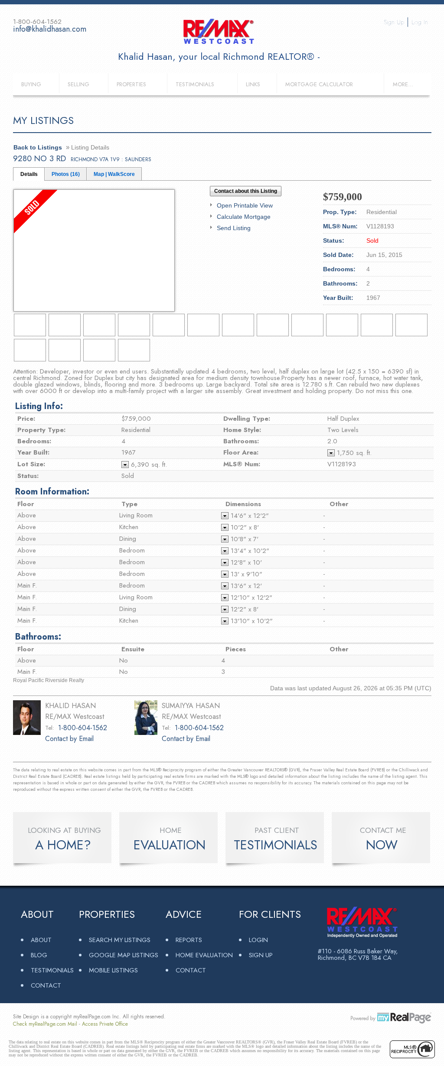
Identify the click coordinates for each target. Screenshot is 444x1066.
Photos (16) (66, 174)
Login (258, 939)
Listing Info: (39, 406)
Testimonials (195, 84)
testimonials (275, 845)
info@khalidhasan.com (49, 29)
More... (403, 84)
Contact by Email (69, 739)
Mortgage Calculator (319, 84)
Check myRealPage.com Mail (45, 1024)
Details (29, 174)
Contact (46, 985)
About (41, 939)
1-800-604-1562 (82, 728)
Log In (419, 22)
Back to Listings (37, 147)
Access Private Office (105, 1024)
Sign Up (394, 22)
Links (253, 84)
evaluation (170, 845)
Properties (131, 84)
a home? (63, 845)
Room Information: (52, 491)
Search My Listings (119, 939)
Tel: (49, 728)
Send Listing (234, 227)
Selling (78, 84)
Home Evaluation (204, 954)
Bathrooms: (38, 636)
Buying (31, 84)
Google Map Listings (123, 954)
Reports (189, 939)
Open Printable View (245, 205)
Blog (39, 954)
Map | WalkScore (114, 174)
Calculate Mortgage (244, 216)
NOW (382, 845)
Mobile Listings (113, 970)
